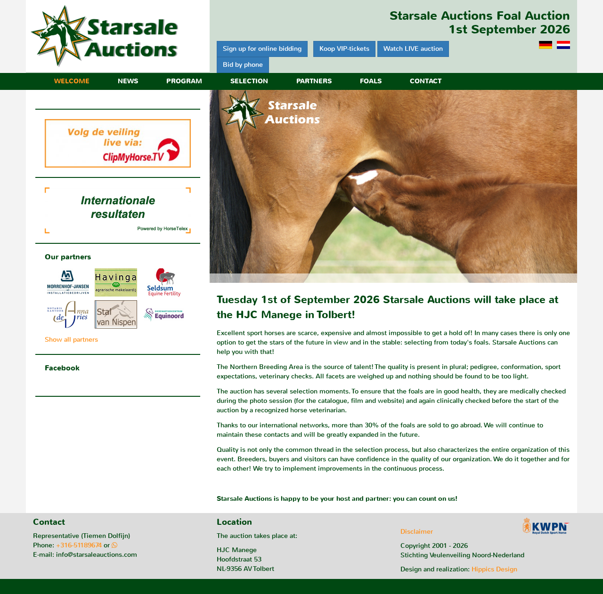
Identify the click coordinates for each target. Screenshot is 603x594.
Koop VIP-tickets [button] (344, 48)
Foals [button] (371, 81)
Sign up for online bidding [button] (262, 48)
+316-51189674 (79, 545)
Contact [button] (425, 81)
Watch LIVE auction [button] (413, 48)
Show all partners (71, 339)
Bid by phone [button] (243, 64)
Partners (314, 81)
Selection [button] (249, 81)
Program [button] (184, 81)
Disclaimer (416, 531)
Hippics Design (494, 569)
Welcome (72, 81)
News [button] (128, 81)
